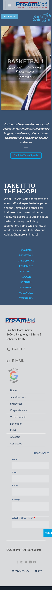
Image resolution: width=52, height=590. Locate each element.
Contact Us (16, 443)
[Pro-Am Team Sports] (30, 5)
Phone (15, 485)
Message (17, 499)
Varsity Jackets (18, 416)
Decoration (16, 423)
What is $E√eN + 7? (23, 518)
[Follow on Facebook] (17, 562)
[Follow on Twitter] (26, 562)
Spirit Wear (16, 403)
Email (15, 472)
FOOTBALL (26, 271)
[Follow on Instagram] (21, 562)
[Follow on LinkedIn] (30, 562)
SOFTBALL (26, 282)
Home (13, 390)
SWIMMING (25, 287)
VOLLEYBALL (26, 292)
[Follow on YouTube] (34, 562)
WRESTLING (26, 298)
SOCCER (26, 276)
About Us (15, 436)
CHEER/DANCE (26, 260)
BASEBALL (26, 249)
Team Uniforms (18, 397)
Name (15, 459)
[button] (9, 5)
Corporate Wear (19, 410)
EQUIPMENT (26, 266)
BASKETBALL (26, 255)
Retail (13, 430)
